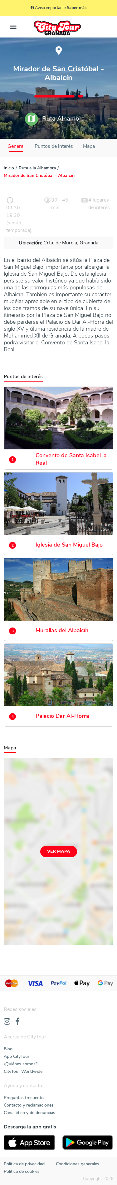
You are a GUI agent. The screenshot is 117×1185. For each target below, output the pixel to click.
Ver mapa (58, 851)
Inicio (9, 168)
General (16, 146)
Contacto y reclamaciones (29, 1105)
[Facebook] (17, 1022)
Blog (8, 1049)
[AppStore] (29, 1142)
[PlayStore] (88, 1142)
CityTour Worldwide (23, 1071)
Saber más (76, 8)
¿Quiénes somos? (20, 1064)
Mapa (89, 146)
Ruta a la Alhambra (37, 168)
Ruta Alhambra (63, 118)
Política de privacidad (24, 1164)
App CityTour (16, 1056)
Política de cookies (22, 1171)
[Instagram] (7, 1022)
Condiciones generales (77, 1164)
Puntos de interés (54, 146)
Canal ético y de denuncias (29, 1113)
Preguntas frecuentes (25, 1098)
